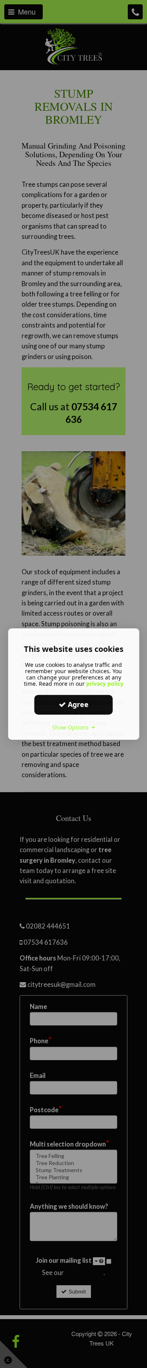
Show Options (72, 727)
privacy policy (104, 683)
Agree (77, 704)
